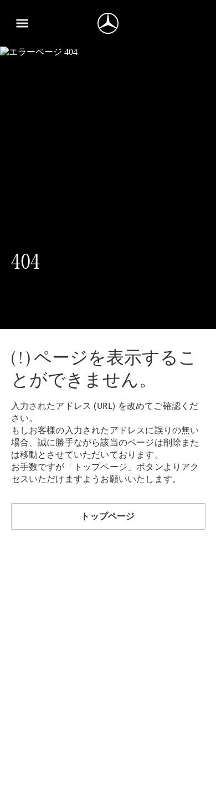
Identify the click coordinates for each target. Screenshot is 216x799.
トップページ (108, 516)
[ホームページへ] (108, 23)
